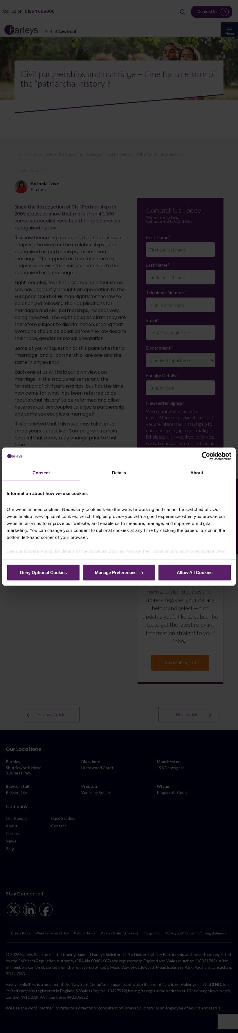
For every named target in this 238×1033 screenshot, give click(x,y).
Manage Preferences (115, 572)
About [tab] (196, 472)
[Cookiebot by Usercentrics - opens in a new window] (206, 456)
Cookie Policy (39, 551)
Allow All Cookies (194, 572)
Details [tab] (119, 472)
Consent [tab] (41, 472)
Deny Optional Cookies (43, 572)
